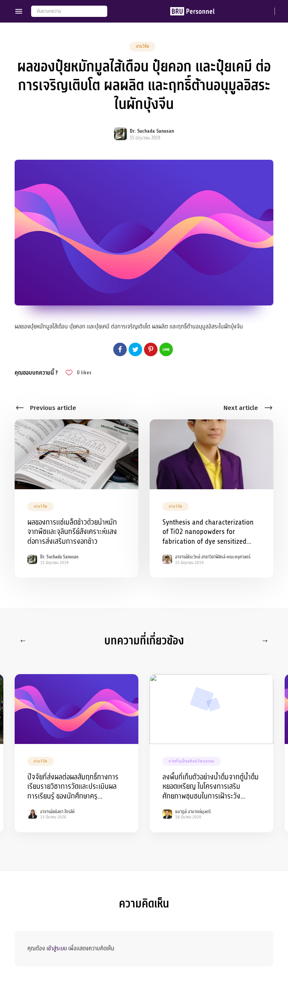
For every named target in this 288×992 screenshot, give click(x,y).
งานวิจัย (142, 46)
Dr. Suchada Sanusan (152, 131)
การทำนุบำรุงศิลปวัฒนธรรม (191, 761)
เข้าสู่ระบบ (56, 948)
